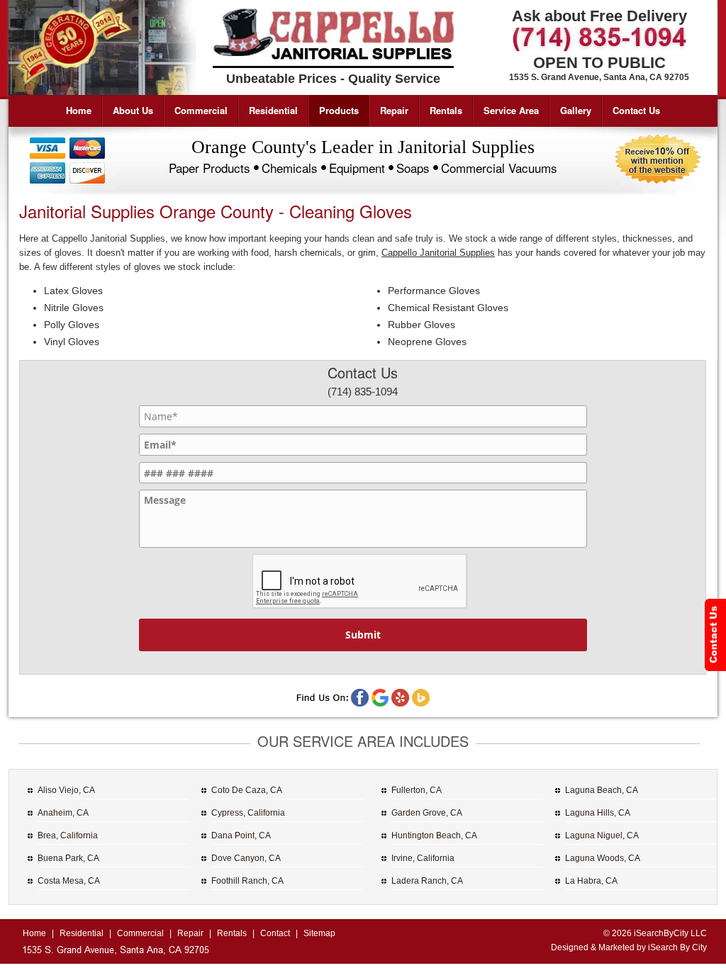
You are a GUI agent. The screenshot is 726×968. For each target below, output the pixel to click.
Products (339, 110)
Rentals (446, 110)
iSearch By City (677, 947)
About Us (133, 110)
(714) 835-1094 (363, 391)
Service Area (511, 110)
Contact (275, 933)
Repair (394, 110)
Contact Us (636, 110)
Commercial (201, 110)
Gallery (575, 110)
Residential (273, 110)
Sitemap (319, 933)
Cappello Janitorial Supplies (438, 252)
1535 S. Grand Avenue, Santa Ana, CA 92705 (599, 77)
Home (78, 110)
